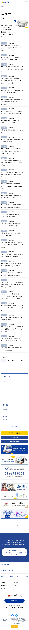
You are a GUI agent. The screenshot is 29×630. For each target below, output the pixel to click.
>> (14, 364)
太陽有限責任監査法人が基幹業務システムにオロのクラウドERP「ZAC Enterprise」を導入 (12, 48)
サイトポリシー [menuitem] (4, 585)
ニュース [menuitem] (3, 588)
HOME (2, 6)
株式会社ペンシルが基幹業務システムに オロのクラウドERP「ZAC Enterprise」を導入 (12, 69)
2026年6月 (4, 416)
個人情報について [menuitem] (17, 582)
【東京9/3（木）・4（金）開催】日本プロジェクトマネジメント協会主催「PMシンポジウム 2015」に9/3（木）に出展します (12, 296)
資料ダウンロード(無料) (14, 433)
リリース (4, 395)
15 (20, 357)
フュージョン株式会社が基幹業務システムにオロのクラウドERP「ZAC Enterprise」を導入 (12, 163)
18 (8, 360)
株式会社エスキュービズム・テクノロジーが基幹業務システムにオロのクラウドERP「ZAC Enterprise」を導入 (12, 151)
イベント (4, 385)
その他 (3, 381)
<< (4, 357)
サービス (4, 388)
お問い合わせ (14, 601)
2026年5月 (4, 419)
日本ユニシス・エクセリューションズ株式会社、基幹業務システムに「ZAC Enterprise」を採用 (12, 329)
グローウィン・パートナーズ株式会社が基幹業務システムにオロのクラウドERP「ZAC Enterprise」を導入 (12, 284)
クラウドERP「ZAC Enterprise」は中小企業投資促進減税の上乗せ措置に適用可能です (12, 174)
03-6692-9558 (16, 607)
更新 (3, 398)
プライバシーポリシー (7, 623)
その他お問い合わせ (14, 442)
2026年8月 (4, 409)
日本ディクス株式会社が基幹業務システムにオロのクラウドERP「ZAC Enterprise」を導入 (12, 186)
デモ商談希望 (14, 438)
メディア (4, 391)
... (16, 357)
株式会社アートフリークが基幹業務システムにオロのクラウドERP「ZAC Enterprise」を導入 (12, 102)
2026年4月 (4, 423)
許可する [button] (14, 626)
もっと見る (14, 426)
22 (22, 360)
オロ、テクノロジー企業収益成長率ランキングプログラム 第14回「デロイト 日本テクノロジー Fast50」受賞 (12, 81)
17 (3, 360)
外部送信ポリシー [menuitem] (17, 585)
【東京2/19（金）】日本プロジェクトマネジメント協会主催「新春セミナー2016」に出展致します (12, 245)
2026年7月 (4, 413)
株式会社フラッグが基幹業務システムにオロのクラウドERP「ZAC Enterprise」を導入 (12, 308)
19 (13, 360)
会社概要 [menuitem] (3, 582)
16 (25, 357)
